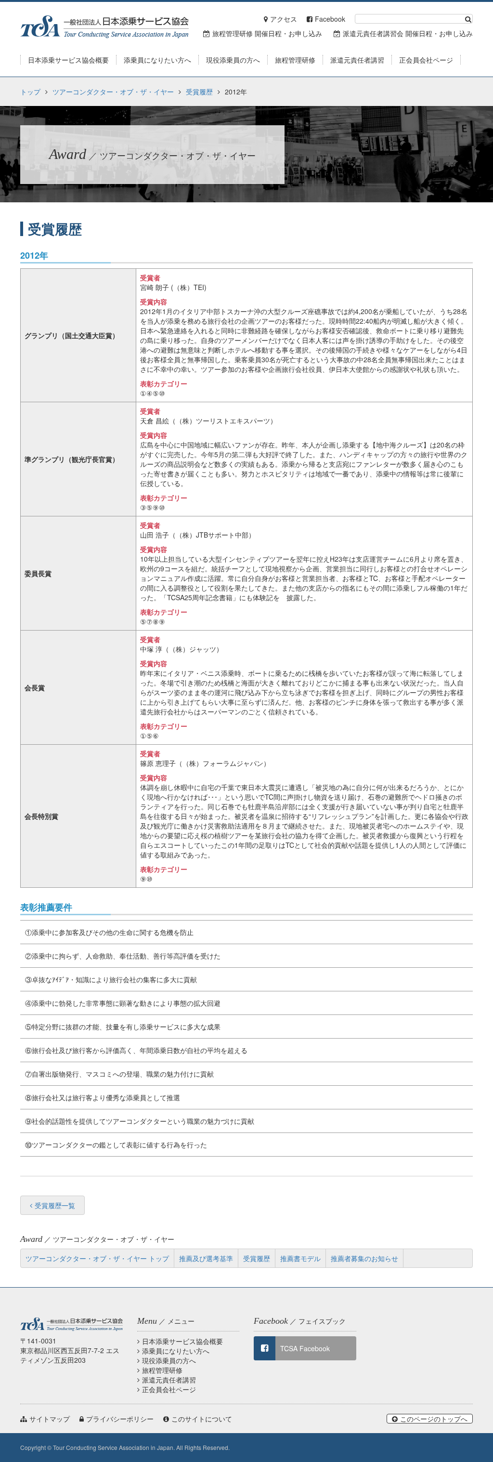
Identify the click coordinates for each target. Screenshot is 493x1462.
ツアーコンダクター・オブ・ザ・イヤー (113, 91)
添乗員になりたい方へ (175, 1351)
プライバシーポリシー (120, 1418)
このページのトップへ (433, 1418)
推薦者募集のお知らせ (364, 1258)
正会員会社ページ (169, 1389)
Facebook (330, 19)
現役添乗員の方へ (169, 1360)
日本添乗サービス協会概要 (182, 1341)
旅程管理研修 (162, 1370)
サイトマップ (49, 1418)
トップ (30, 91)
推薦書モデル (300, 1258)
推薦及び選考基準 (206, 1258)
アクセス (283, 19)
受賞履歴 (199, 91)
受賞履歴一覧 (55, 1205)
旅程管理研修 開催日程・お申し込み (267, 33)
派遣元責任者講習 (169, 1379)
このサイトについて (201, 1418)
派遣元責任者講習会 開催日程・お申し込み (408, 33)
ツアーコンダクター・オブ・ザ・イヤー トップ (97, 1258)
